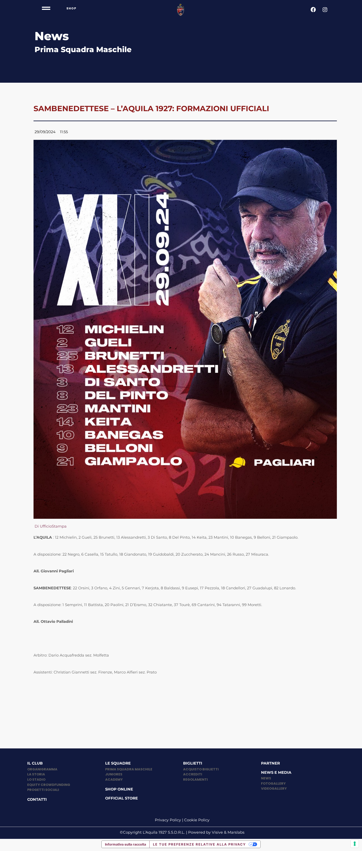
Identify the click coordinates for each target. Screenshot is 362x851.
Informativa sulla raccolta (125, 844)
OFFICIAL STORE (121, 798)
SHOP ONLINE (119, 789)
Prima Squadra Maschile (83, 49)
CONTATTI (37, 799)
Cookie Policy (196, 820)
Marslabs (236, 832)
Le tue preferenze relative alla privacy (199, 844)
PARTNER (270, 763)
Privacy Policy (168, 820)
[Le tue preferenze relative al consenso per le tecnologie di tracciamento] (355, 844)
